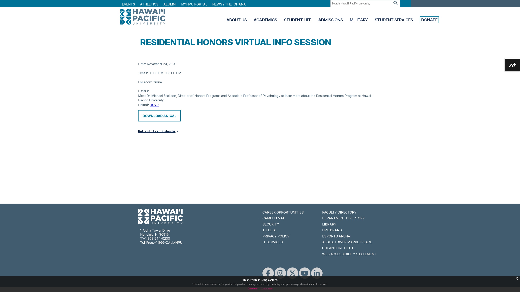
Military (359, 19)
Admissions (330, 19)
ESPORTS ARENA (336, 236)
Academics (265, 19)
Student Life (297, 19)
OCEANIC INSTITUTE (339, 248)
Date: (142, 64)
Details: (143, 91)
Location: (145, 82)
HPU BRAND (332, 230)
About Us (236, 19)
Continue (252, 288)
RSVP (154, 105)
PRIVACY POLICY (275, 236)
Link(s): (143, 105)
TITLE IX (269, 230)
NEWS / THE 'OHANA (229, 4)
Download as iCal (159, 116)
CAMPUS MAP (273, 218)
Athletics (149, 4)
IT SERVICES (272, 242)
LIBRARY (329, 224)
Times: (143, 73)
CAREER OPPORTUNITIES (283, 212)
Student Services (394, 19)
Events (128, 4)
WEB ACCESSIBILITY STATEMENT (349, 254)
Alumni (169, 4)
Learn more (266, 288)
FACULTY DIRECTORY (339, 212)
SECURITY (270, 224)
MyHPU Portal (194, 4)
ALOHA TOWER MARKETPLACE (347, 242)
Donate (429, 19)
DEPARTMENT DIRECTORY (343, 218)
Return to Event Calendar (157, 131)
